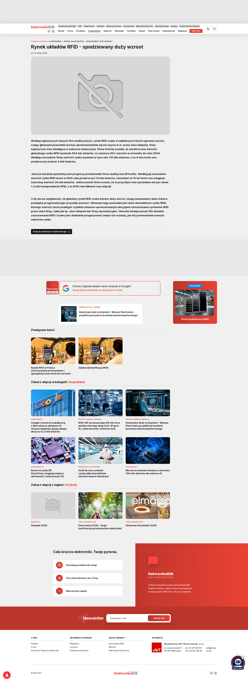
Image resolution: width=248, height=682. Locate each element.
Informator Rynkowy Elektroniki (45, 650)
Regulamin (74, 643)
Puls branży (154, 31)
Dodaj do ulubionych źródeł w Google (50, 231)
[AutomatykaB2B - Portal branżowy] (43, 27)
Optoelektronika (161, 26)
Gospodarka (94, 31)
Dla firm (196, 31)
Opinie (142, 31)
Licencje (74, 647)
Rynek (61, 31)
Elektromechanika (114, 26)
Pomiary (174, 26)
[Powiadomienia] (6, 675)
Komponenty (89, 26)
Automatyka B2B (116, 643)
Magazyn (182, 31)
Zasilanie (100, 26)
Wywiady (119, 31)
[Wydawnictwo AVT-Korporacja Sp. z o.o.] (157, 648)
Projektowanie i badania (189, 26)
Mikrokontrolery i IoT (144, 26)
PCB (80, 26)
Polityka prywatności (79, 650)
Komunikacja (128, 26)
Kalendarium (169, 31)
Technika (131, 31)
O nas (33, 647)
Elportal (112, 647)
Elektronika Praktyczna (119, 650)
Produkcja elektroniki (67, 26)
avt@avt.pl (211, 648)
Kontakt (34, 643)
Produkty (80, 31)
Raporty (108, 31)
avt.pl (208, 651)
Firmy (70, 31)
